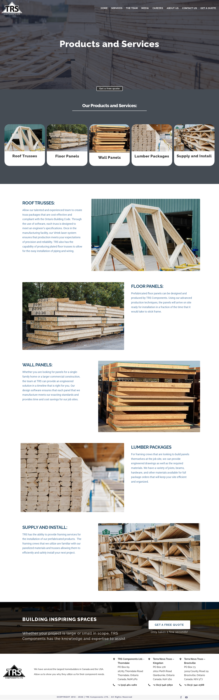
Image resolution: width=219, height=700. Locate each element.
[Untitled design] (11, 2)
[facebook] (181, 697)
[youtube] (186, 697)
